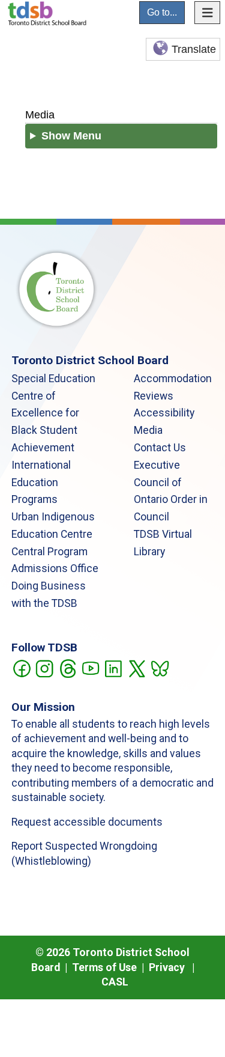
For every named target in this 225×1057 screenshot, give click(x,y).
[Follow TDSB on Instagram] (44, 668)
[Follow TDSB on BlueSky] (159, 668)
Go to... (162, 12)
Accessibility (164, 413)
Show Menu (71, 136)
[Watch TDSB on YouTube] (90, 668)
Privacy (167, 967)
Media (40, 114)
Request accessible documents (87, 822)
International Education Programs (41, 482)
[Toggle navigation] (207, 12)
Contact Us (160, 448)
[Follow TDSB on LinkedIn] (113, 668)
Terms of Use (104, 967)
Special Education (53, 379)
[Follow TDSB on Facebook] (21, 668)
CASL (114, 982)
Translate (194, 49)
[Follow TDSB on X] (136, 668)
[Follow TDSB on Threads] (67, 668)
